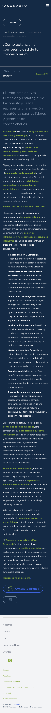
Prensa (6, 631)
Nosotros (7, 625)
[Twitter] (10, 660)
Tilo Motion (17, 704)
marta (8, 76)
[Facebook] (4, 660)
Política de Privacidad (11, 682)
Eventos (7, 652)
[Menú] (47, 5)
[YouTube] (15, 660)
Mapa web (7, 693)
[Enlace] (14, 6)
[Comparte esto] (6, 600)
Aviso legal (7, 676)
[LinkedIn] (25, 660)
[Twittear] (10, 600)
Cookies (6, 670)
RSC (5, 638)
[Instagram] (20, 660)
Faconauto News (11, 645)
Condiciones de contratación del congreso (19, 687)
